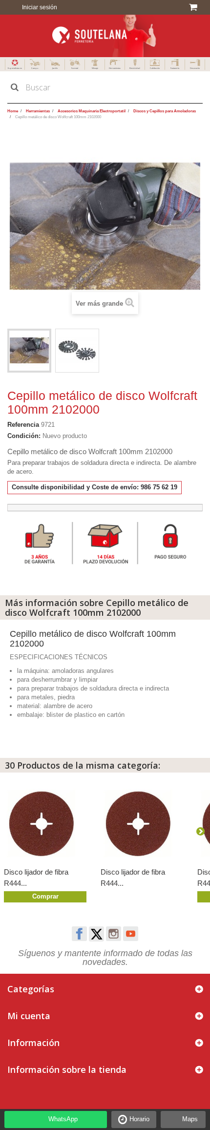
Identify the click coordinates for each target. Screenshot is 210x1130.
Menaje (95, 68)
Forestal (74, 68)
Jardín (55, 68)
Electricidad (134, 68)
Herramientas (115, 68)
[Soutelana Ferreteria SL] (105, 36)
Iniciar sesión (39, 7)
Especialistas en (15, 68)
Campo (34, 68)
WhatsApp (63, 1119)
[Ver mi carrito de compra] (195, 7)
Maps (190, 1119)
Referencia (23, 424)
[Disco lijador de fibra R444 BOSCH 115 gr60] (144, 823)
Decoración (195, 68)
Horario (139, 1119)
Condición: (24, 435)
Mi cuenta (28, 1016)
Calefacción (155, 68)
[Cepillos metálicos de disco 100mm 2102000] (29, 350)
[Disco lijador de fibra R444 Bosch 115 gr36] (47, 823)
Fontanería (174, 68)
